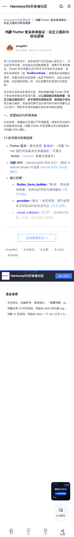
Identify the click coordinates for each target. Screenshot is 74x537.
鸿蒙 (9, 61)
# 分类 (44, 249)
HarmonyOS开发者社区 (17, 20)
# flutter (13, 255)
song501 (21, 46)
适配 (6, 107)
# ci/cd (59, 249)
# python (11, 249)
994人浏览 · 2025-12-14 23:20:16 (33, 50)
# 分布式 (29, 249)
